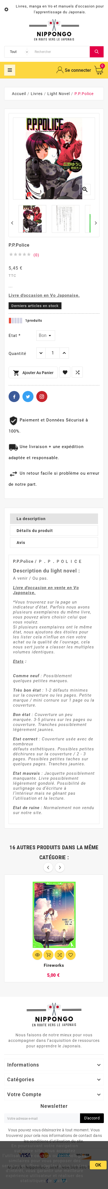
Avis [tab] (21, 542)
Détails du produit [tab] (35, 530)
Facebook (14, 396)
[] (97, 51)
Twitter (28, 396)
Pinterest (41, 396)
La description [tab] (31, 518)
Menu (9, 70)
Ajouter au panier (33, 373)
